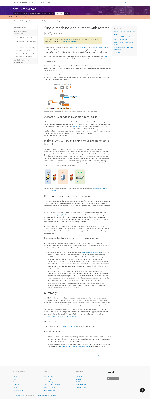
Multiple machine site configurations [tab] (21, 61)
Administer (59, 13)
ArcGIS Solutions (49, 390)
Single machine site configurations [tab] (20, 33)
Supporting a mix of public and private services (60, 316)
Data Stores (43, 3)
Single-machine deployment (24, 37)
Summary (117, 52)
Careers (78, 379)
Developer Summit (82, 387)
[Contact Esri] (117, 378)
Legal (54, 395)
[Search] (121, 2)
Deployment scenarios (48, 21)
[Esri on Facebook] (111, 378)
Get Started (23, 13)
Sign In (127, 3)
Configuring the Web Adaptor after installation (69, 215)
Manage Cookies (47, 395)
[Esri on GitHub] (114, 378)
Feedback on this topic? (103, 356)
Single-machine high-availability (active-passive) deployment (25, 49)
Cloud (50, 3)
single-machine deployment (77, 47)
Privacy (39, 395)
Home (16, 13)
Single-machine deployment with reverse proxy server (26, 43)
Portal (31, 3)
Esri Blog (78, 382)
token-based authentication (91, 252)
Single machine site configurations (67, 21)
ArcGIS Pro (47, 379)
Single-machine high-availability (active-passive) (75, 346)
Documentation (18, 390)
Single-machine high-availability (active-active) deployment (25, 55)
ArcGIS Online (48, 376)
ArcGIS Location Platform (52, 384)
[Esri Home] (111, 372)
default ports (77, 126)
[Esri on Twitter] (108, 378)
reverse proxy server (100, 47)
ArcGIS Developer (50, 387)
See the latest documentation (69, 42)
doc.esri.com (50, 17)
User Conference (81, 384)
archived (70, 39)
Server (36, 3)
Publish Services (35, 13)
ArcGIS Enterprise (49, 382)
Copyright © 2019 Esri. (19, 395)
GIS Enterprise (20, 3)
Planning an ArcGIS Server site (31, 21)
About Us (79, 376)
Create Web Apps (47, 13)
